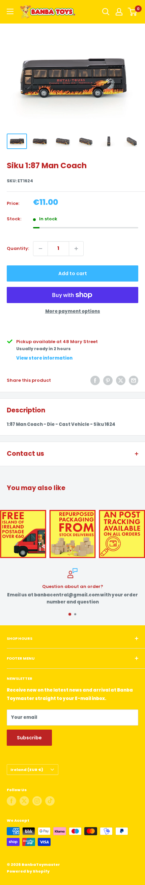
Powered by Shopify (28, 871)
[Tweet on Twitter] (120, 380)
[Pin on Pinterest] (108, 380)
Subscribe (29, 737)
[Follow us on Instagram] (37, 801)
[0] (132, 12)
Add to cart (72, 273)
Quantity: (18, 248)
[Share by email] (133, 380)
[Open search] (106, 11)
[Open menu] (10, 11)
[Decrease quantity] (40, 249)
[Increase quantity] (76, 249)
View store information (44, 358)
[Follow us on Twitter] (24, 801)
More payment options (72, 311)
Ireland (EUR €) (26, 769)
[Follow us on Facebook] (11, 801)
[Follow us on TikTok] (50, 801)
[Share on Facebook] (95, 380)
